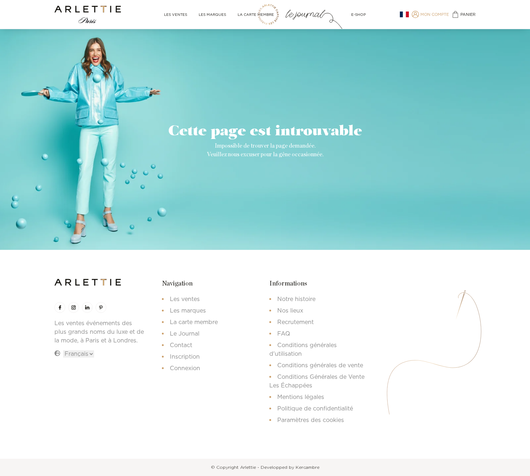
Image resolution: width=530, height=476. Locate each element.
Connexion (185, 368)
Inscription (185, 356)
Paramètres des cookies (310, 420)
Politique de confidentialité (315, 408)
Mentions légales (300, 397)
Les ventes (175, 15)
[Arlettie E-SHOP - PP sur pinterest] (101, 307)
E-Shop (358, 15)
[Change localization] (404, 15)
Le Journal (184, 333)
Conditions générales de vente (320, 365)
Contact (181, 345)
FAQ (283, 333)
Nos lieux (290, 310)
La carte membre (256, 15)
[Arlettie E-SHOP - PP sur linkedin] (87, 307)
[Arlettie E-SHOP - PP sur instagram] (73, 307)
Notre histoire (296, 299)
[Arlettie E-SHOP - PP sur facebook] (60, 307)
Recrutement (295, 322)
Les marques (212, 15)
